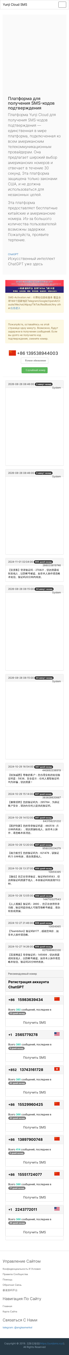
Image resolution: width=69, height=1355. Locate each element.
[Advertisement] (34, 56)
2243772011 (26, 1209)
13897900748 (30, 1139)
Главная (7, 1306)
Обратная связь (12, 1284)
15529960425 (30, 1104)
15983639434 (30, 1000)
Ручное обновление (35, 360)
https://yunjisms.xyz (51, 1343)
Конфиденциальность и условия (22, 1268)
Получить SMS (34, 1022)
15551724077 (30, 1174)
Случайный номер (35, 370)
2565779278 (26, 1035)
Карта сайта (10, 1311)
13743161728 (31, 1070)
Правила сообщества (15, 1274)
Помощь (7, 1279)
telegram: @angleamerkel (17, 1327)
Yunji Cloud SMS (15, 4)
